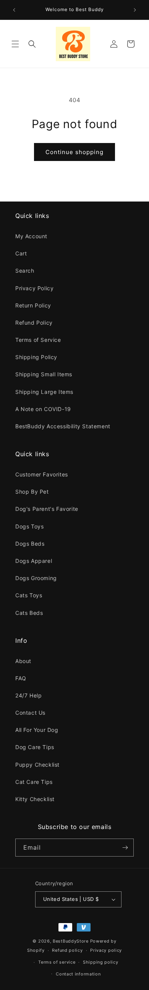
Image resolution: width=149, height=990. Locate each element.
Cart (21, 253)
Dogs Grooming (36, 578)
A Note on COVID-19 (43, 409)
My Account (31, 236)
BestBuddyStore (71, 941)
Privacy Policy (34, 288)
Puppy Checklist (37, 764)
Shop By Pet (32, 491)
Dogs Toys (29, 526)
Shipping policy (100, 962)
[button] (15, 44)
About (23, 661)
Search (24, 270)
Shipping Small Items (43, 374)
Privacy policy (106, 950)
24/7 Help (28, 695)
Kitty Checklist (35, 799)
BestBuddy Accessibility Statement (62, 426)
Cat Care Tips (34, 782)
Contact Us (30, 712)
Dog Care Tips (34, 747)
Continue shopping (74, 152)
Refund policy (67, 950)
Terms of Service (38, 340)
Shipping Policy (36, 357)
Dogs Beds (29, 543)
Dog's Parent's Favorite (46, 509)
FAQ (20, 678)
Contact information (78, 974)
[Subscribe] (125, 848)
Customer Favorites (41, 474)
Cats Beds (29, 613)
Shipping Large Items (44, 392)
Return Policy (33, 305)
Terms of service (56, 962)
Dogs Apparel (33, 561)
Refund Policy (34, 322)
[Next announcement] (134, 10)
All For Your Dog (36, 730)
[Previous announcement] (14, 10)
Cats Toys (28, 595)
